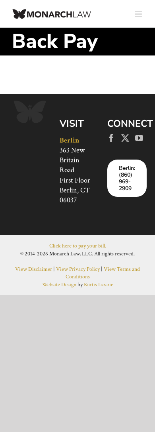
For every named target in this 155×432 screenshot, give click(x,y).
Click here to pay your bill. (77, 245)
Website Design (59, 284)
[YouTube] (139, 138)
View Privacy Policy (78, 269)
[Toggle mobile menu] (139, 14)
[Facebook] (111, 138)
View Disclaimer (33, 269)
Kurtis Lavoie (98, 284)
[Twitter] (125, 138)
